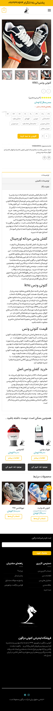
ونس (41, 152)
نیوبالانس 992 (18, 508)
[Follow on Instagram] (28, 695)
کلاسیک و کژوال (15, 150)
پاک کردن (4, 112)
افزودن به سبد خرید (28, 136)
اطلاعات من (46, 575)
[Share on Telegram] (44, 158)
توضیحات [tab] (45, 175)
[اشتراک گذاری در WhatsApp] (49, 158)
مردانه (45, 152)
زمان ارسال (19, 575)
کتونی (27, 150)
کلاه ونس (20, 449)
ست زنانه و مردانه (34, 150)
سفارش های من (45, 580)
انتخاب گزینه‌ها (39, 518)
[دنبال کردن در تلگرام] (24, 695)
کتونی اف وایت (43, 508)
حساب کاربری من (44, 570)
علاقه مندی (47, 585)
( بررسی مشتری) (35, 97)
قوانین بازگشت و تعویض (13, 585)
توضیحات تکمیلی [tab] (42, 180)
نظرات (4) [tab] (45, 186)
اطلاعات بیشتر (39, 458)
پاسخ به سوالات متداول (14, 580)
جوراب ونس (45, 449)
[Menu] (49, 10)
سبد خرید (47, 589)
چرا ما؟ (20, 570)
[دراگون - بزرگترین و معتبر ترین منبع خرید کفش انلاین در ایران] (26, 10)
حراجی (45, 150)
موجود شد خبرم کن (39, 467)
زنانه (41, 150)
